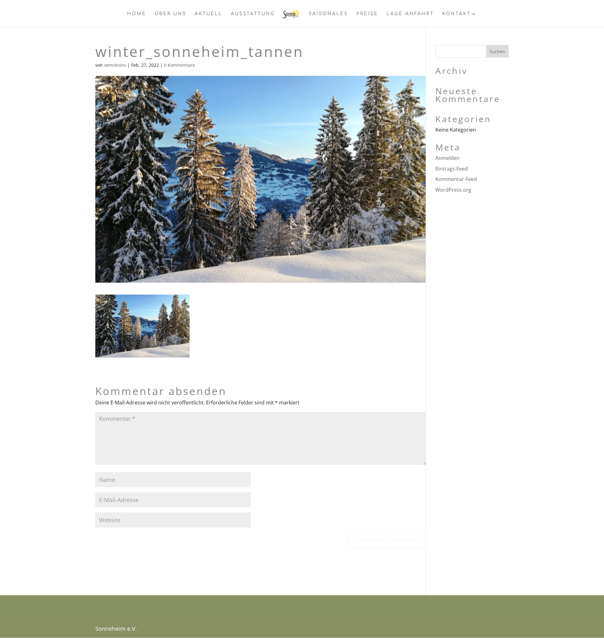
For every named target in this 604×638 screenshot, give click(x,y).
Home (136, 14)
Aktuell (208, 14)
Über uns (170, 14)
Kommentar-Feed (456, 179)
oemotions (115, 65)
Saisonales (328, 14)
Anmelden (447, 158)
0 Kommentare (179, 65)
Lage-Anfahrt (410, 14)
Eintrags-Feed (451, 168)
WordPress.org (453, 189)
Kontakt (456, 14)
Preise (367, 14)
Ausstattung (253, 14)
